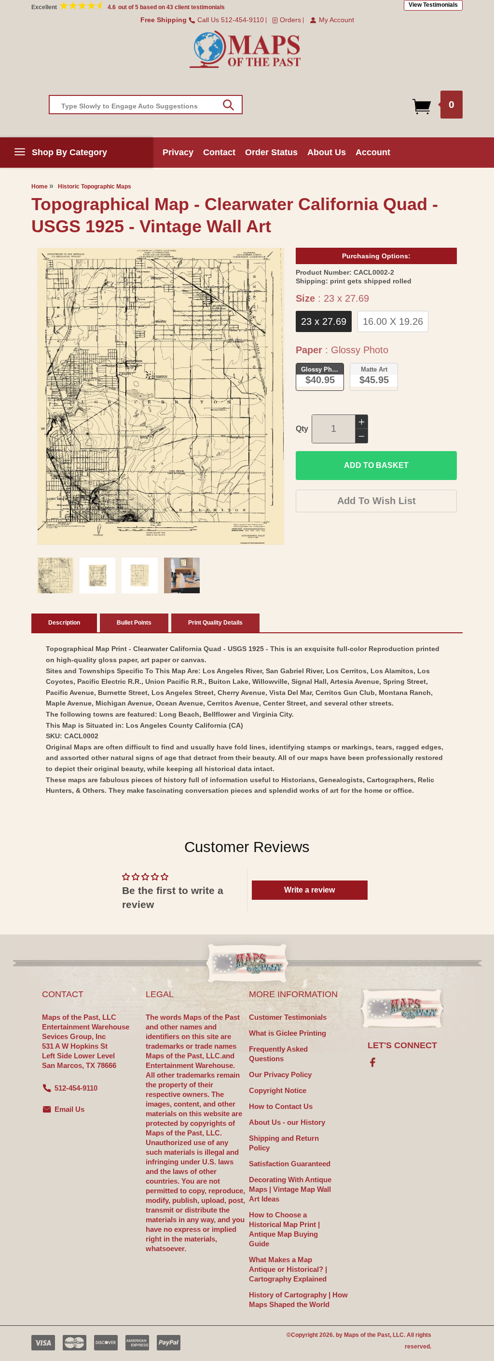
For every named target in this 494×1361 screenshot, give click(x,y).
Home (39, 186)
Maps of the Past (367, 1335)
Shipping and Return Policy (284, 1143)
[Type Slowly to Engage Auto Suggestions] (228, 105)
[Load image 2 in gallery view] (98, 576)
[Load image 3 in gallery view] (140, 576)
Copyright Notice (277, 1090)
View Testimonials (433, 4)
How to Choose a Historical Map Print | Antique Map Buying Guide (284, 1229)
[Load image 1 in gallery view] (55, 576)
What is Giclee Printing (287, 1033)
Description (64, 622)
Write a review (309, 890)
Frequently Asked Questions (278, 1054)
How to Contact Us (281, 1106)
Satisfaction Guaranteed (289, 1164)
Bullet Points (134, 622)
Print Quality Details (215, 622)
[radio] (324, 321)
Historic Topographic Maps (94, 186)
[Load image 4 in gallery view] (182, 576)
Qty (302, 429)
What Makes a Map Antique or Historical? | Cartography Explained (288, 1269)
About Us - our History (287, 1122)
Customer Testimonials (288, 1017)
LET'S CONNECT (402, 1045)
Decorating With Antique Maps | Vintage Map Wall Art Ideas (290, 1189)
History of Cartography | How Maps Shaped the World (298, 1299)
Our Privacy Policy (280, 1074)
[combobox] (146, 104)
